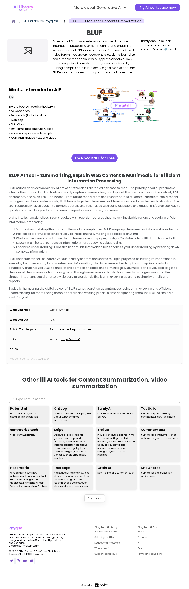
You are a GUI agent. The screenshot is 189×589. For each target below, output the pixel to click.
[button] (101, 7)
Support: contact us (105, 553)
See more (94, 498)
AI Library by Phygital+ (42, 21)
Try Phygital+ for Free (94, 158)
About (141, 531)
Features (142, 537)
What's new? (101, 548)
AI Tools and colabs (105, 531)
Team (141, 548)
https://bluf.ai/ (70, 339)
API (139, 542)
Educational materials (107, 542)
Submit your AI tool (105, 537)
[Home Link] (23, 7)
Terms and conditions (150, 553)
